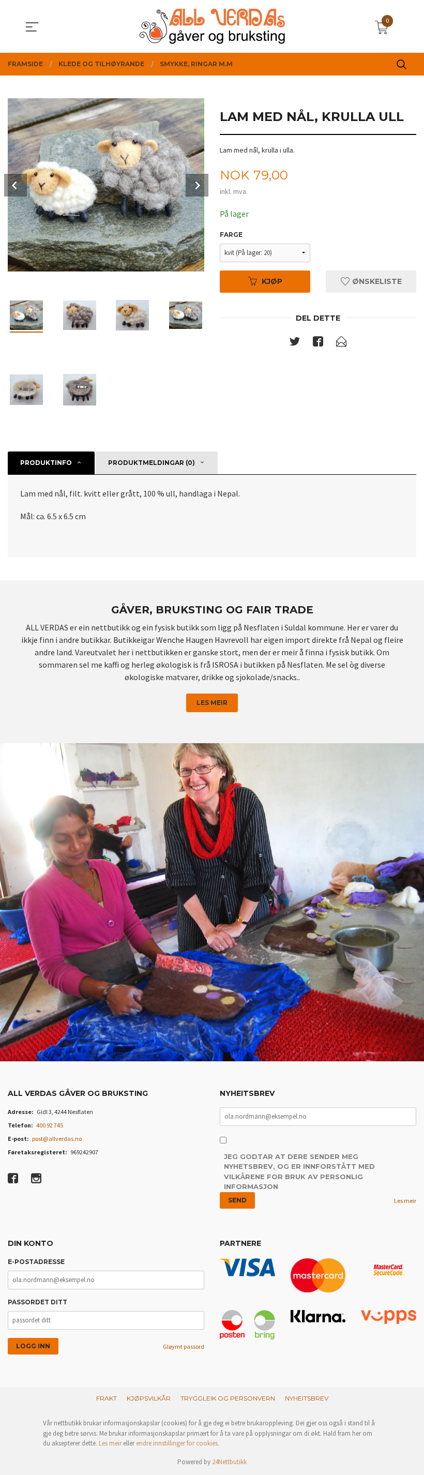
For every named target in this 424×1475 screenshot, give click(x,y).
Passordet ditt (37, 1302)
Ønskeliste (376, 281)
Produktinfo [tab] (46, 462)
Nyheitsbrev (306, 1398)
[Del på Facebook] (318, 343)
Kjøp (272, 281)
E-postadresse (36, 1262)
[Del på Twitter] (294, 343)
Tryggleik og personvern (227, 1398)
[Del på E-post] (341, 343)
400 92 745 (49, 1125)
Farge (231, 234)
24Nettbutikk (229, 1461)
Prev (15, 185)
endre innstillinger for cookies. (177, 1443)
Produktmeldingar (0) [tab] (151, 462)
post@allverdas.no (57, 1138)
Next (197, 185)
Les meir (212, 702)
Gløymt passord (183, 1346)
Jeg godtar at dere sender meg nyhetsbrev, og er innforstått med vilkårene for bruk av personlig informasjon (299, 1171)
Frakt (106, 1398)
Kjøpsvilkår (149, 1398)
